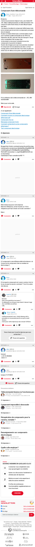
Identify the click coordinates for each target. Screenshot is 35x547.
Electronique (23, 4)
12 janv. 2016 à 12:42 (11, 201)
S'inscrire (17, 493)
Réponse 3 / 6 (5, 252)
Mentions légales (8, 526)
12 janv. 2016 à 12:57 (11, 258)
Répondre (11, 383)
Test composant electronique (10, 128)
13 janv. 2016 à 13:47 (17, 15)
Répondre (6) (7, 107)
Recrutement (26, 523)
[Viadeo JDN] (26, 541)
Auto (3, 509)
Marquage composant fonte (10, 122)
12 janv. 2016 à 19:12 (12, 314)
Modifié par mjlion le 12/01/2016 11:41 (15, 143)
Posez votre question (18, 338)
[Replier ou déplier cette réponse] (33, 137)
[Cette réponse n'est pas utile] (18, 159)
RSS (21, 523)
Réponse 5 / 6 (5, 345)
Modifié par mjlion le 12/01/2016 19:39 (15, 351)
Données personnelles (9, 525)
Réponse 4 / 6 (5, 273)
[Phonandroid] (26, 545)
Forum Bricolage (14, 4)
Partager (17, 107)
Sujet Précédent (7, 7)
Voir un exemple (28, 506)
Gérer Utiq (29, 525)
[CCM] (26, 534)
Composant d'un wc (7, 120)
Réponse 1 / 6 (5, 137)
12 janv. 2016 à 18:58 (11, 296)
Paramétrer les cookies (20, 525)
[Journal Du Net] (9, 538)
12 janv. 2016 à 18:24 (11, 279)
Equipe (15, 521)
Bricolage (4, 511)
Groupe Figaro (16, 526)
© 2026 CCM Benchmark (26, 526)
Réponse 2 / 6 (5, 196)
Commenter (7, 159)
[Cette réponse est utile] (13, 159)
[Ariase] (9, 545)
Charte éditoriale (22, 521)
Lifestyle (4, 506)
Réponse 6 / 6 (5, 366)
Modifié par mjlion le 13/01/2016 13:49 (15, 371)
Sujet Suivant (28, 7)
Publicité (29, 521)
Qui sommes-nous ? (8, 521)
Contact (8, 523)
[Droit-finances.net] (26, 538)
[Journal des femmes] (9, 534)
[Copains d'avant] (9, 541)
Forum (6, 4)
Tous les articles (15, 523)
